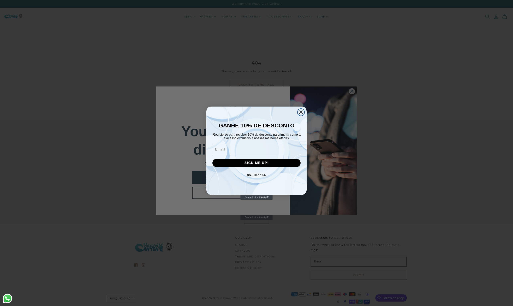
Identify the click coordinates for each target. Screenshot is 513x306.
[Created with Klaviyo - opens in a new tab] (256, 197)
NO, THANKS (256, 175)
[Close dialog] (301, 112)
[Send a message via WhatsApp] (7, 298)
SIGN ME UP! (256, 163)
